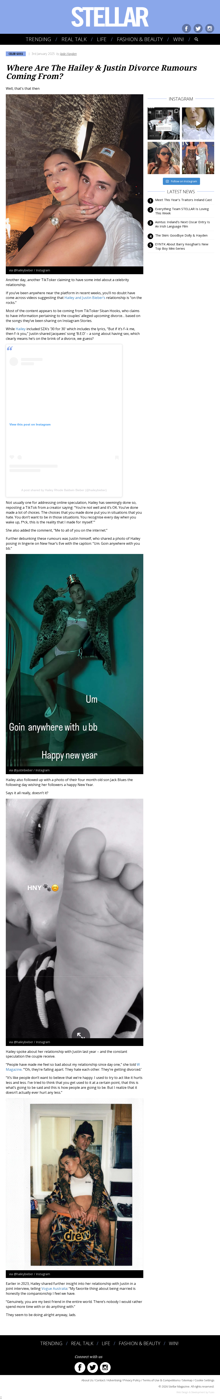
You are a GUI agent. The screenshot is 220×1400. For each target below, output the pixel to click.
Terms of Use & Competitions (161, 1380)
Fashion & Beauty (140, 39)
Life (102, 39)
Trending (38, 39)
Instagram (209, 28)
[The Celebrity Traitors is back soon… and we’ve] (198, 123)
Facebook (186, 28)
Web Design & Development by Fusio (195, 1392)
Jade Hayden (68, 54)
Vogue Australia (54, 1288)
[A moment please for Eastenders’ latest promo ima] (164, 123)
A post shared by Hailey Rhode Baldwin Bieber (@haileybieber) (64, 490)
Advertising (114, 1380)
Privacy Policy (132, 1380)
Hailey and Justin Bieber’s (84, 297)
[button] (193, 39)
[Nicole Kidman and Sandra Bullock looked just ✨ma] (198, 158)
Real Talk (74, 39)
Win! (178, 39)
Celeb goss (16, 54)
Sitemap (187, 1380)
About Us (87, 1380)
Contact (100, 1380)
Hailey (21, 328)
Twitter (198, 28)
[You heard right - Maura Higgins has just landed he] (164, 158)
